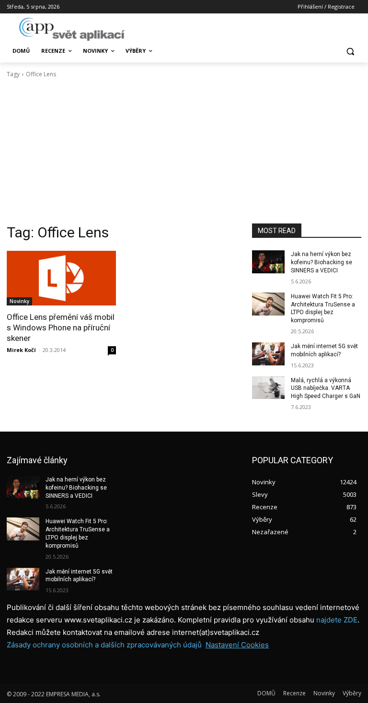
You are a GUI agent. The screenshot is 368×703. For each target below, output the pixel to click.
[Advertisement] (184, 151)
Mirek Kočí (21, 349)
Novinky (19, 301)
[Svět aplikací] (72, 29)
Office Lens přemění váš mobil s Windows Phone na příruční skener (61, 327)
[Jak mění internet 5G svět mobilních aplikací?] (268, 353)
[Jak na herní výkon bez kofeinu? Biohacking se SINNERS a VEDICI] (268, 261)
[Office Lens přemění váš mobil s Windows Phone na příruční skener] (61, 278)
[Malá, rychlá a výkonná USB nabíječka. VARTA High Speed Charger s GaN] (268, 387)
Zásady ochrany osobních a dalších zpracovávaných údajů (104, 644)
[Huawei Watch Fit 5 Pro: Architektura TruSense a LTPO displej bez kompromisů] (268, 304)
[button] (350, 51)
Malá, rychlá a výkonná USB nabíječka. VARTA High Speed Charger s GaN (325, 388)
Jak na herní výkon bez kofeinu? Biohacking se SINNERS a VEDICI (321, 262)
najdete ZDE (336, 619)
